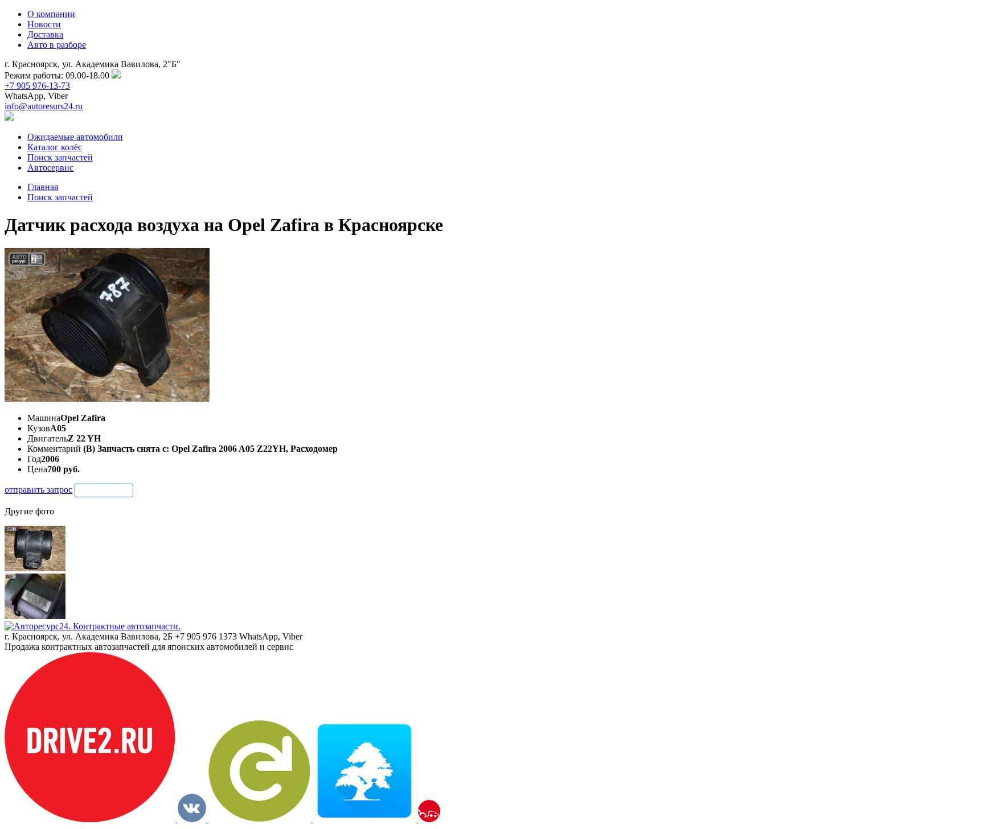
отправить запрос (38, 489)
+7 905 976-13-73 (37, 85)
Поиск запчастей (60, 197)
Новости (44, 24)
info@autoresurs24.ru (44, 106)
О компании (51, 14)
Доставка (45, 34)
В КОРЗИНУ (104, 490)
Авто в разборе (56, 45)
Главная (42, 187)
